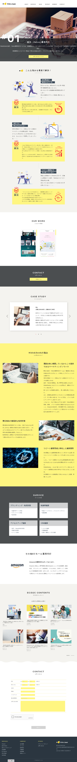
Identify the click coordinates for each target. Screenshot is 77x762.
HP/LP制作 (4, 753)
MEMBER (54, 4)
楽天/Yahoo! (4, 745)
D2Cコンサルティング (7, 747)
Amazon (3, 743)
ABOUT (26, 4)
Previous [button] (9, 316)
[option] (28, 243)
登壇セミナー (23, 753)
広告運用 (28, 623)
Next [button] (67, 316)
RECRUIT (47, 4)
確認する (38, 727)
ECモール (5, 648)
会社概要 (22, 743)
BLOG (40, 4)
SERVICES (33, 4)
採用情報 (22, 751)
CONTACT (62, 4)
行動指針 (22, 749)
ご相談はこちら (38, 279)
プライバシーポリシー (43, 743)
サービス (22, 745)
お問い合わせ (41, 745)
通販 (4, 624)
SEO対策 (4, 755)
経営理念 (22, 747)
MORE (68, 655)
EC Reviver (4, 751)
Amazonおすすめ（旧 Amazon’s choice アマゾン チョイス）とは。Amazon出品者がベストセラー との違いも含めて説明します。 (37, 646)
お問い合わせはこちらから (38, 56)
